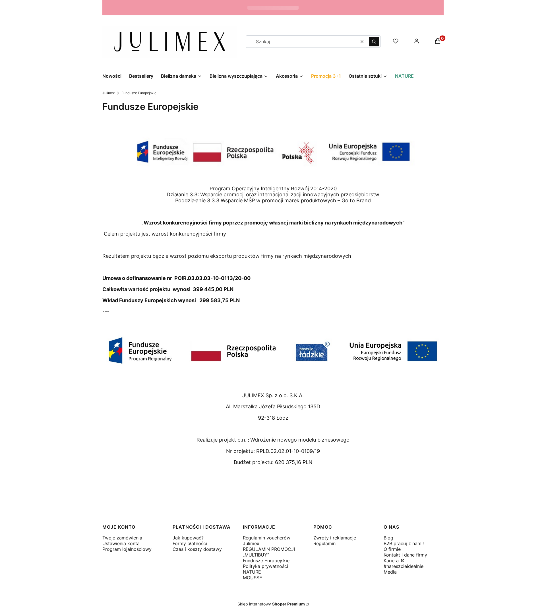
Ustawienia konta (121, 543)
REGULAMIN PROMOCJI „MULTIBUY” (269, 552)
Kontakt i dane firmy (405, 555)
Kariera (392, 560)
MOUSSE (252, 577)
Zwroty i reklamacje (334, 538)
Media (390, 572)
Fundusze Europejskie (266, 560)
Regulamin (324, 543)
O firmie (392, 549)
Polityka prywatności (265, 566)
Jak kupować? (188, 538)
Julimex (108, 93)
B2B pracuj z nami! (404, 543)
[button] (374, 41)
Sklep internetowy (271, 603)
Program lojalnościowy (127, 549)
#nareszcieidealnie (403, 566)
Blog (388, 538)
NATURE (252, 572)
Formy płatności (190, 543)
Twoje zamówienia (122, 538)
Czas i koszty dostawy (197, 549)
